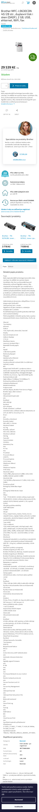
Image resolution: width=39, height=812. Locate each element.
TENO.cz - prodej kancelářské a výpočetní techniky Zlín (19, 776)
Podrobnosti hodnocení (29, 28)
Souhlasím (19, 806)
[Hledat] (23, 3)
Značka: (8, 30)
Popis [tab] (5, 266)
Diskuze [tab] (10, 266)
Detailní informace (7, 104)
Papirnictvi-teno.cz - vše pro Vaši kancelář (19, 773)
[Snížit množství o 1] (9, 87)
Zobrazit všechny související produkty (20, 260)
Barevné (23, 741)
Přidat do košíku (20, 86)
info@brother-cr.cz (19, 160)
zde (3, 794)
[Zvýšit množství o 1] (9, 84)
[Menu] (34, 3)
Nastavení (19, 800)
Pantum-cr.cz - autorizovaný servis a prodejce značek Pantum (17, 780)
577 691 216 (23, 154)
